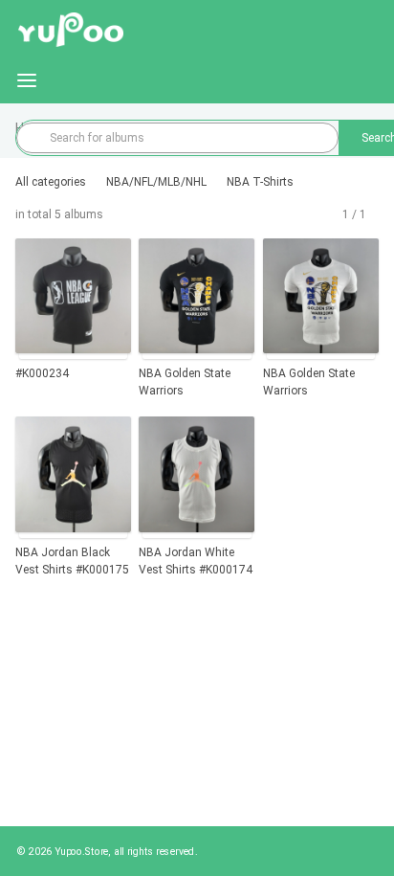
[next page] (374, 214)
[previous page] (334, 214)
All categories (50, 182)
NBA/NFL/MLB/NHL (156, 182)
